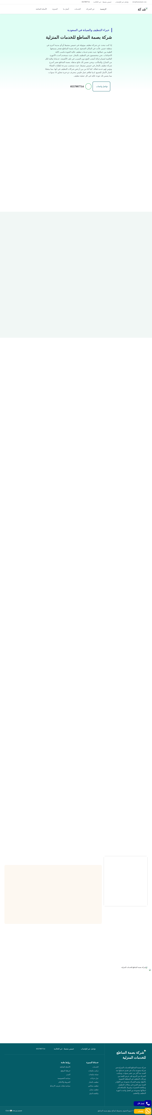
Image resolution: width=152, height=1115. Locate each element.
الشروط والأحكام (64, 1082)
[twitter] (138, 1099)
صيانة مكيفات (93, 1074)
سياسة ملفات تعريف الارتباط (60, 1086)
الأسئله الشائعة (65, 1067)
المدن (68, 1074)
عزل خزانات (94, 1078)
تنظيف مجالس (93, 1086)
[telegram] (133, 1099)
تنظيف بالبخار (93, 1082)
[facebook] (143, 1099)
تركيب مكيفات (93, 1071)
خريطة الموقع (65, 1071)
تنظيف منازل (93, 1090)
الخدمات (95, 1067)
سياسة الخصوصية (64, 1078)
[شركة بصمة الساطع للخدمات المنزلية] (143, 8)
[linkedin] (123, 1099)
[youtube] (128, 1099)
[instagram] (118, 1099)
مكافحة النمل (93, 1093)
